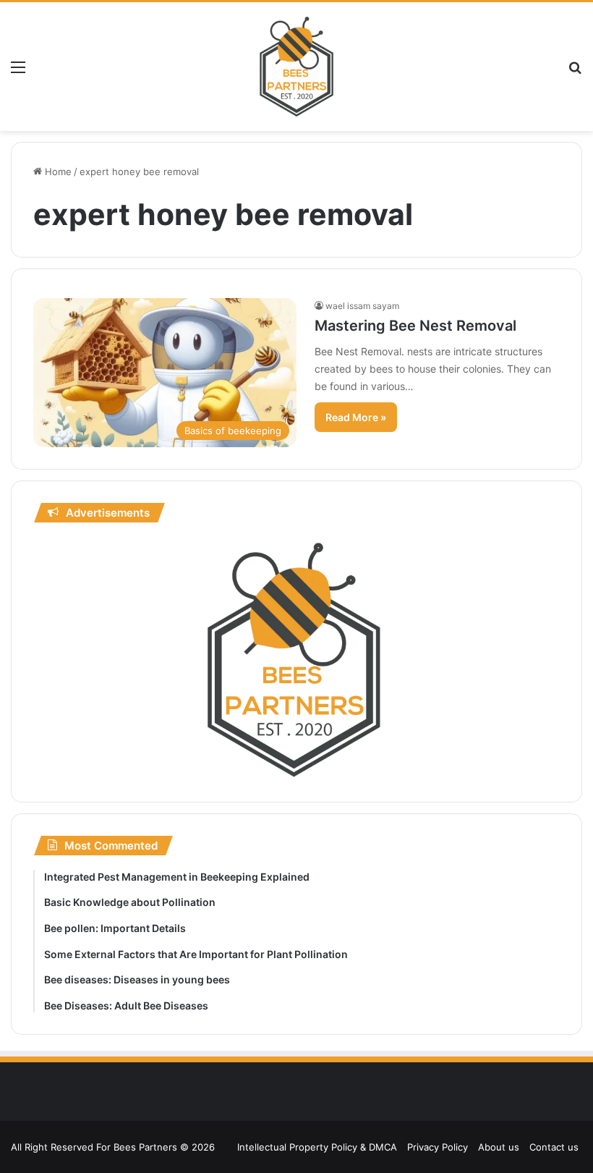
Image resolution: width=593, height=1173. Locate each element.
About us (498, 1147)
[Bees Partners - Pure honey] (296, 66)
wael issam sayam (362, 305)
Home (57, 171)
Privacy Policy (437, 1147)
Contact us (554, 1147)
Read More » (355, 417)
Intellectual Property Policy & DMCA (317, 1147)
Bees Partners (145, 1147)
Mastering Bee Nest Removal (415, 325)
